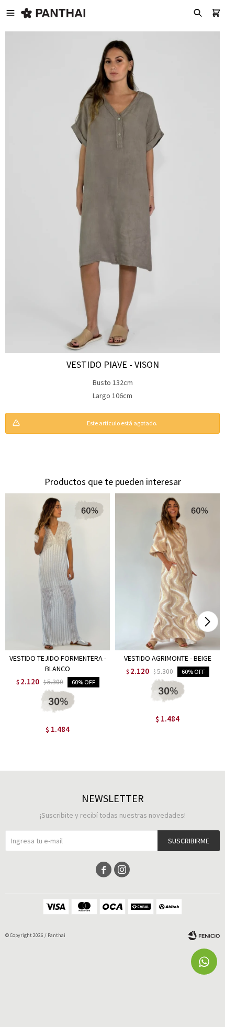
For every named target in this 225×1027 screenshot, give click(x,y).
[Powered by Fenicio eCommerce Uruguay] (204, 935)
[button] (207, 621)
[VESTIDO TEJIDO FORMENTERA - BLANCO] (57, 571)
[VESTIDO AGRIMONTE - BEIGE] (167, 571)
